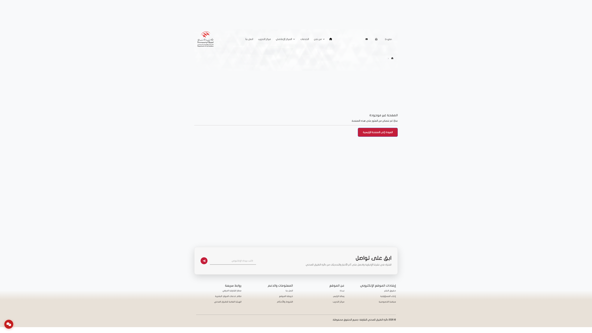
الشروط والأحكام (285, 302)
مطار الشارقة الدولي (231, 291)
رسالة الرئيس (338, 296)
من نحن (318, 39)
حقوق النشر (390, 291)
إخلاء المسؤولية (388, 296)
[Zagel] (376, 39)
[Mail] (366, 39)
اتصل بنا (249, 39)
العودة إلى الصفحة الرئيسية (378, 132)
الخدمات (304, 39)
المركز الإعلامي (284, 39)
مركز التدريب (264, 39)
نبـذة (342, 291)
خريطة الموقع (286, 296)
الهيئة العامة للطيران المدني (227, 302)
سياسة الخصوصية (387, 302)
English (388, 39)
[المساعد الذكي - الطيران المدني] (8, 324)
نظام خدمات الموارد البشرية (228, 296)
